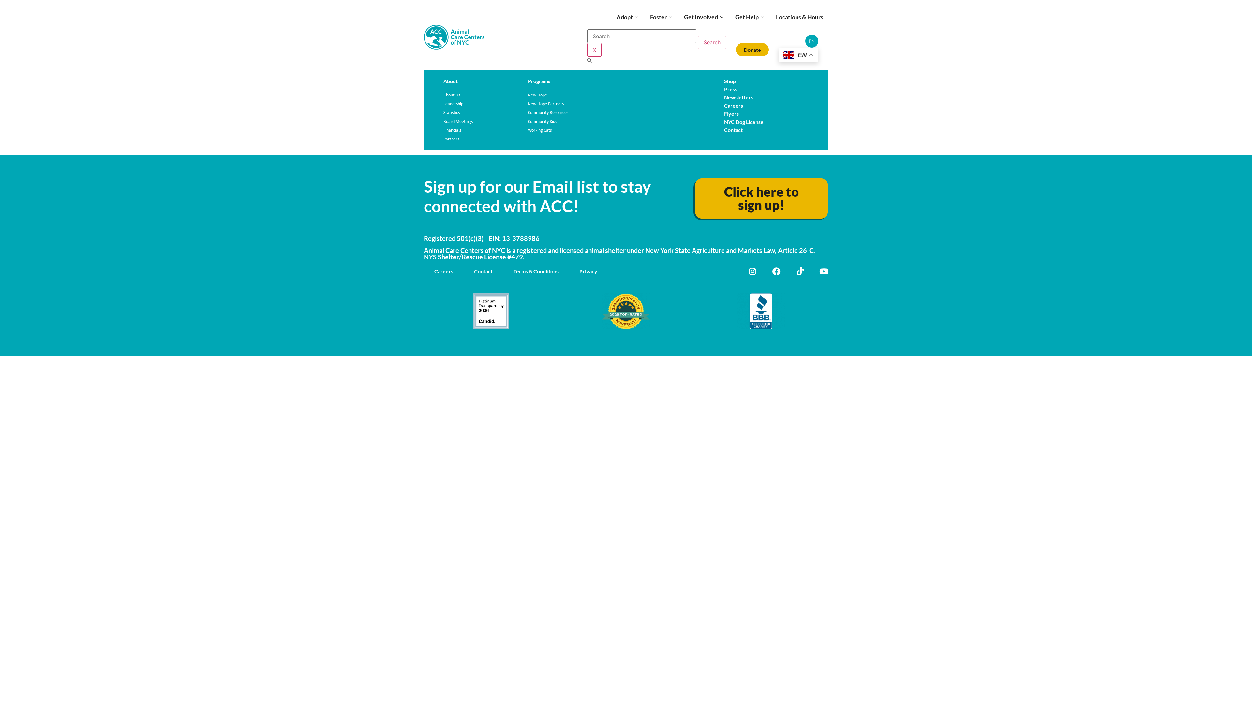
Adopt (625, 17)
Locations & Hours (799, 17)
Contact (483, 271)
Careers (443, 271)
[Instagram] (753, 271)
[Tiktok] (800, 271)
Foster (658, 17)
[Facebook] (776, 271)
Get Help (747, 17)
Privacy (588, 271)
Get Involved (701, 17)
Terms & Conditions (536, 271)
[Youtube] (824, 271)
